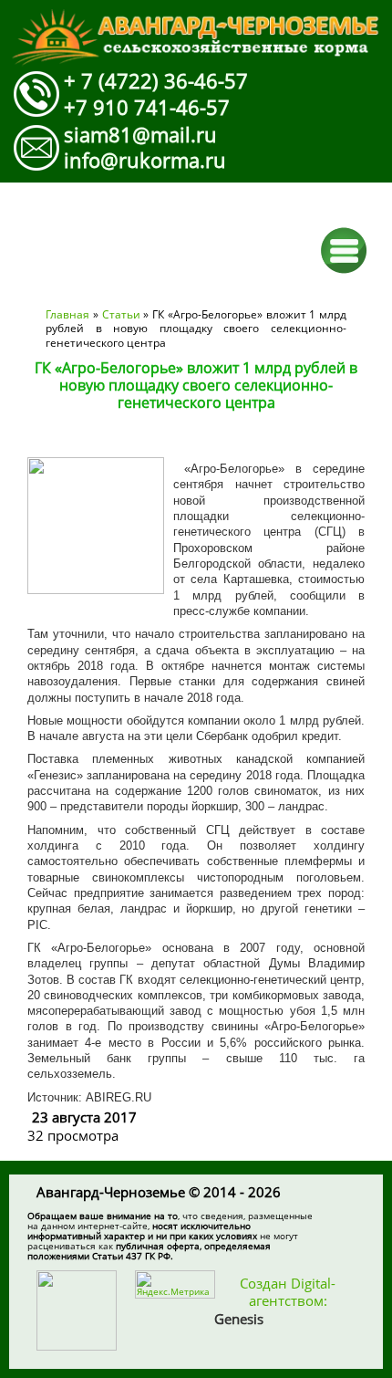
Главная (67, 314)
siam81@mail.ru (140, 134)
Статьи (121, 314)
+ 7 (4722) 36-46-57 (156, 80)
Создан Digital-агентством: (275, 1301)
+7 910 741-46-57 (147, 106)
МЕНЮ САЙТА (344, 250)
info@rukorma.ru (145, 159)
